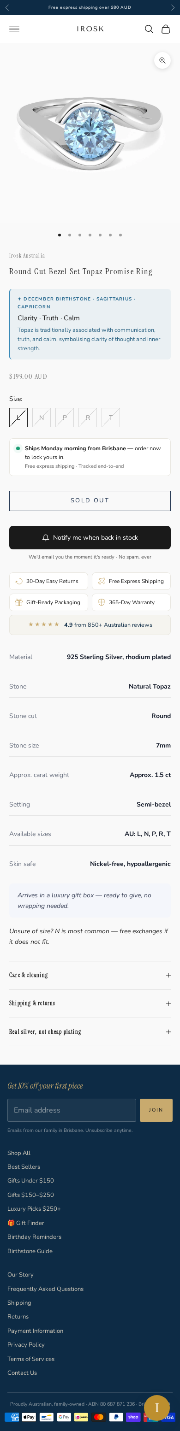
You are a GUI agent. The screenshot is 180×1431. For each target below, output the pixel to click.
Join (156, 1110)
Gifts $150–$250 (30, 1195)
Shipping (19, 1303)
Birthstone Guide (30, 1251)
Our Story (20, 1275)
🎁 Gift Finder (25, 1223)
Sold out (90, 500)
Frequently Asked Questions (45, 1289)
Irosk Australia (27, 255)
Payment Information (35, 1331)
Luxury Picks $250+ (34, 1209)
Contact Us (22, 1373)
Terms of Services (30, 1359)
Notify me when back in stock (95, 537)
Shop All (18, 1153)
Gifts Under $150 (30, 1181)
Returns (18, 1317)
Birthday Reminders (34, 1237)
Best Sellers (23, 1167)
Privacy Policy (26, 1345)
